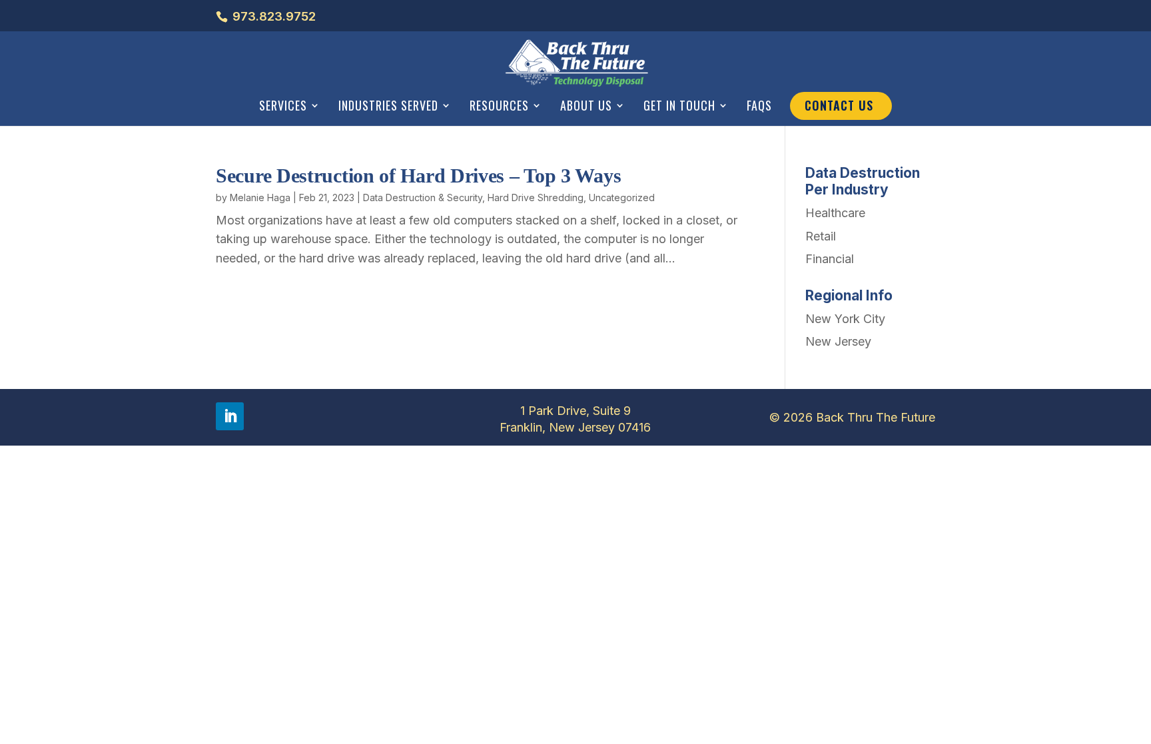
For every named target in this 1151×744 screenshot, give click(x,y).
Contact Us (839, 105)
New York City (845, 319)
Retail (820, 236)
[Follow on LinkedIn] (230, 416)
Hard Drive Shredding (535, 197)
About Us (586, 106)
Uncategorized (622, 197)
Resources (499, 106)
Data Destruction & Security (422, 197)
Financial (829, 259)
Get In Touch (679, 106)
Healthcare (835, 213)
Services (283, 106)
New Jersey (838, 341)
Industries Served (388, 106)
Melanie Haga (260, 197)
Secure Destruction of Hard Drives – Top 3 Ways (418, 175)
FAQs (759, 106)
